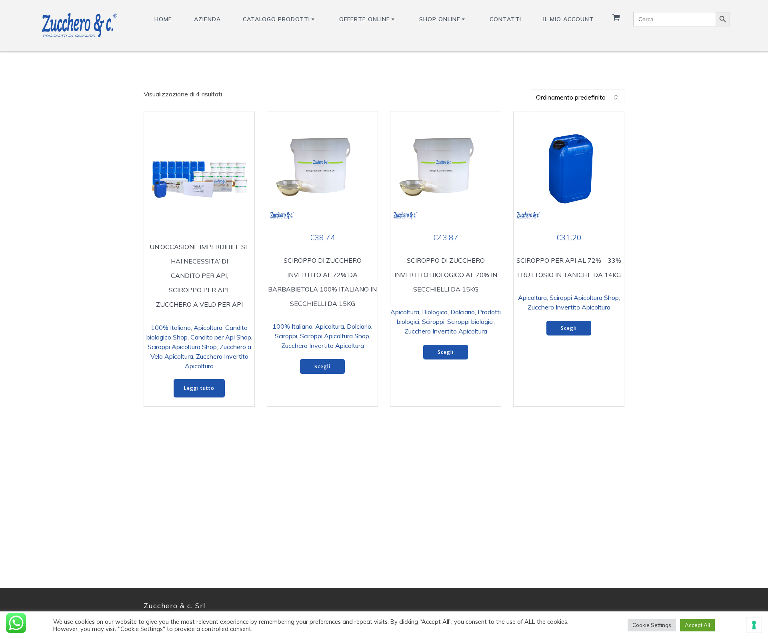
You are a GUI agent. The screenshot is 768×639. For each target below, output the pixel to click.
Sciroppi (286, 336)
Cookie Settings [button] (651, 625)
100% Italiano (171, 327)
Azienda (207, 19)
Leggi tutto (199, 388)
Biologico (435, 312)
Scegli (322, 366)
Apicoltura (208, 327)
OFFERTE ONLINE (364, 19)
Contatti (505, 19)
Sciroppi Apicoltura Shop (182, 347)
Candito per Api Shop (220, 337)
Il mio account (568, 19)
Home (163, 19)
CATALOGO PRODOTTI (276, 19)
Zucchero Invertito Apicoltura (322, 345)
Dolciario (359, 326)
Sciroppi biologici (470, 321)
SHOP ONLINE (439, 19)
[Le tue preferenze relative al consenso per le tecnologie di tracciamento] (754, 625)
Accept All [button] (697, 625)
